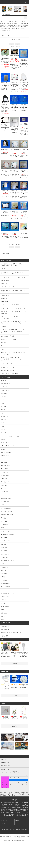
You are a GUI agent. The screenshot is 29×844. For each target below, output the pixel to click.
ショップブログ (24, 829)
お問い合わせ (3, 823)
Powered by (6, 840)
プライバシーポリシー (16, 829)
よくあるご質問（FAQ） (7, 636)
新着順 (18, 39)
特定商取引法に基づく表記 (6, 829)
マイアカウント (4, 820)
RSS (13, 831)
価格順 (15, 39)
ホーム (3, 30)
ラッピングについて (6, 626)
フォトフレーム (7, 30)
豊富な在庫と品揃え (6, 629)
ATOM (16, 831)
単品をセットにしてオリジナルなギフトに (11, 632)
